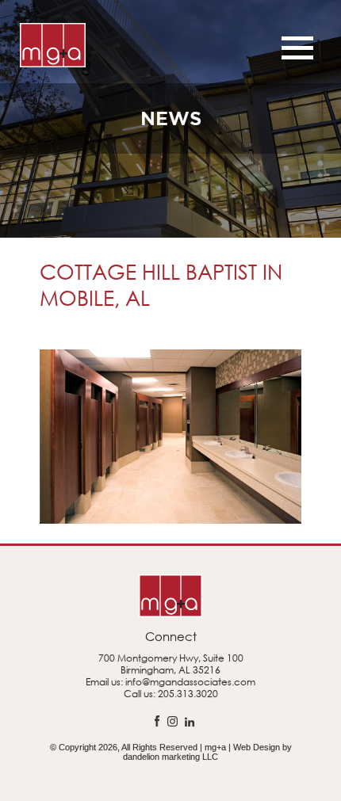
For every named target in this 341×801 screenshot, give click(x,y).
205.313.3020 (188, 693)
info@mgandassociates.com (190, 681)
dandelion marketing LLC (170, 756)
